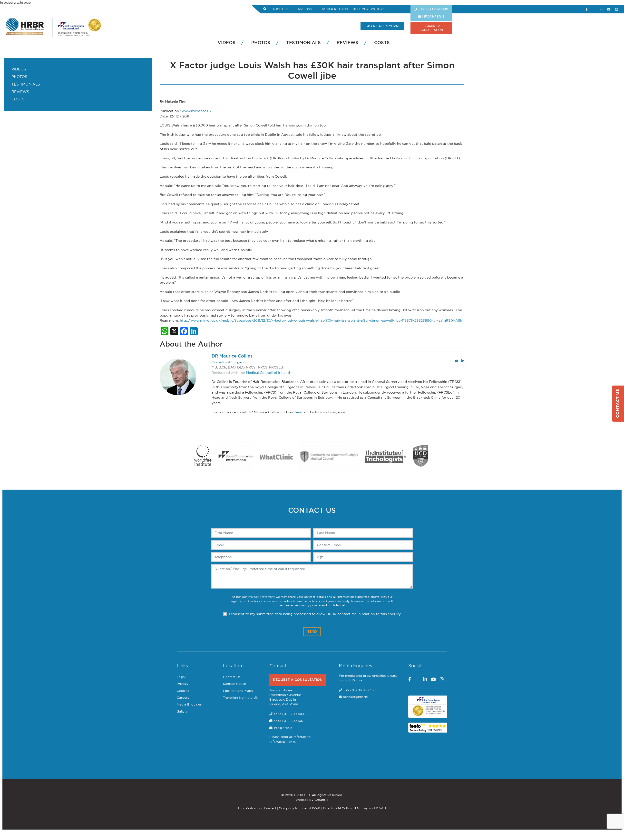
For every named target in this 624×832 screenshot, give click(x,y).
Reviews (347, 43)
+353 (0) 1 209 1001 (288, 721)
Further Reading (333, 9)
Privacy (182, 684)
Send (312, 631)
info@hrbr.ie (432, 16)
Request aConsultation (431, 28)
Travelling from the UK (240, 697)
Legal (181, 677)
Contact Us (231, 677)
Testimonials (303, 43)
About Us (281, 9)
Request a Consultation (297, 680)
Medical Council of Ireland (268, 373)
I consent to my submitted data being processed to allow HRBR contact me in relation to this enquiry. (315, 614)
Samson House (234, 684)
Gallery (182, 711)
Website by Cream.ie (312, 800)
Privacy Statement (261, 597)
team (299, 412)
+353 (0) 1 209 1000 (432, 9)
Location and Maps (238, 691)
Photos (260, 43)
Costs (382, 43)
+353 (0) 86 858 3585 (360, 690)
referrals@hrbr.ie (282, 742)
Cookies (183, 691)
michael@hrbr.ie (355, 697)
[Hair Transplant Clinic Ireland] (25, 26)
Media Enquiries (189, 704)
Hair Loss (303, 9)
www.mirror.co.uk (196, 111)
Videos (226, 43)
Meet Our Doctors (368, 9)
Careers (183, 697)
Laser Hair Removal (382, 26)
